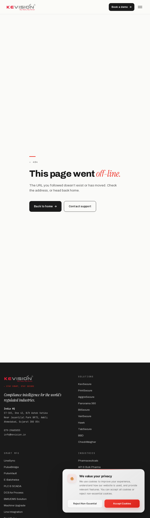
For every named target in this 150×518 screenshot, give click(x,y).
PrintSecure (85, 390)
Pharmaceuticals (88, 460)
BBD (81, 435)
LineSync (9, 460)
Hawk (81, 422)
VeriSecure (84, 416)
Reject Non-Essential (85, 503)
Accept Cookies (122, 503)
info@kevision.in (15, 434)
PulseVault (10, 473)
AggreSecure (86, 396)
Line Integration (13, 511)
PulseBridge (11, 467)
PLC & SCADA (12, 486)
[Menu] (140, 7)
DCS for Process (13, 492)
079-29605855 (12, 430)
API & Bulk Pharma (89, 467)
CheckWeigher (87, 441)
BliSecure (84, 409)
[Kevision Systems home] (21, 7)
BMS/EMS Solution (15, 499)
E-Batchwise (11, 479)
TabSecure (85, 429)
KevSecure (84, 384)
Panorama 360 (87, 403)
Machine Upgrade (14, 505)
